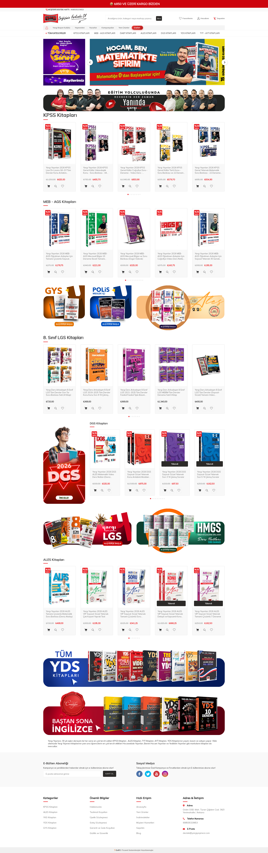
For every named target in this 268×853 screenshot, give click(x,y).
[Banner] (64, 56)
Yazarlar (93, 27)
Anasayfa (141, 806)
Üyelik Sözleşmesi (99, 817)
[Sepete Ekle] (48, 186)
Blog (138, 833)
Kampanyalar (108, 27)
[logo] (64, 18)
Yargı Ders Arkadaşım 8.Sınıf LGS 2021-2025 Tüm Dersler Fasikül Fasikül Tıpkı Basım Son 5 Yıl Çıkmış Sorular (133, 392)
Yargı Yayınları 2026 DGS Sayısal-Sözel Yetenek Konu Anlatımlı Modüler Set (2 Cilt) (139, 474)
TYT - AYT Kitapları (210, 33)
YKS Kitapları (49, 817)
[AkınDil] (134, 713)
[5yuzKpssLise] (180, 307)
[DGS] (64, 465)
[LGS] (87, 531)
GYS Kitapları (49, 828)
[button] (90, 62)
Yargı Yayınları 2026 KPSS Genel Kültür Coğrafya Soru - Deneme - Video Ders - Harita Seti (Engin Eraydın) (133, 170)
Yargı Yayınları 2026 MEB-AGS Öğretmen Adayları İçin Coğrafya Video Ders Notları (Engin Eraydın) (171, 256)
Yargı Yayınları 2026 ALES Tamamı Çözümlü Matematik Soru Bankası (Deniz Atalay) (59, 614)
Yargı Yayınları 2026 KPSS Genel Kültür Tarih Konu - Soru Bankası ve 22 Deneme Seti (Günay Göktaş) (171, 170)
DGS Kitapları (168, 33)
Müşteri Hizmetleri (145, 822)
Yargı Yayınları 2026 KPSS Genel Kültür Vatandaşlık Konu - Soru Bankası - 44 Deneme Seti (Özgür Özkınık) (96, 170)
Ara (159, 18)
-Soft (117, 850)
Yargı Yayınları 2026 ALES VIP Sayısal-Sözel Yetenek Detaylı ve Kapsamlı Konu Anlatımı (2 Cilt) (170, 614)
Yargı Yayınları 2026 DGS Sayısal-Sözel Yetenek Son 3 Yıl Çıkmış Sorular (174, 474)
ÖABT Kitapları (128, 33)
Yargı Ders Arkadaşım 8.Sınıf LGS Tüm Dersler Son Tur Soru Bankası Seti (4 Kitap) (59, 392)
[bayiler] (64, 80)
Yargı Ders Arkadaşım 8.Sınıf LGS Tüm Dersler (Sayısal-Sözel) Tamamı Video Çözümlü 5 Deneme (208, 392)
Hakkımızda (96, 806)
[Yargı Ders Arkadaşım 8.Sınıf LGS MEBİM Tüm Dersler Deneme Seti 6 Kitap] (171, 365)
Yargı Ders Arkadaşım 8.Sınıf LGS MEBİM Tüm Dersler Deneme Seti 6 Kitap (171, 392)
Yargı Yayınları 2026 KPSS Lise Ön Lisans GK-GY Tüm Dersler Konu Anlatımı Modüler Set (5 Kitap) (58, 170)
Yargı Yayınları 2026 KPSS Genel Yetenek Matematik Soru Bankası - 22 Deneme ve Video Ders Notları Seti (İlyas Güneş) (208, 170)
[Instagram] (165, 774)
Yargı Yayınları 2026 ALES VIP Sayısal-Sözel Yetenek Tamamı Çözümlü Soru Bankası (133, 614)
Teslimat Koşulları (98, 812)
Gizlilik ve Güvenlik (99, 833)
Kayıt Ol (109, 773)
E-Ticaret (124, 850)
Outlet (137, 27)
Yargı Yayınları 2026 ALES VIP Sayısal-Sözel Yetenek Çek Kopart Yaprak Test (95, 614)
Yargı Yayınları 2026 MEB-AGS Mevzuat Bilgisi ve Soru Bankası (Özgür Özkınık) (133, 256)
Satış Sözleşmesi (98, 822)
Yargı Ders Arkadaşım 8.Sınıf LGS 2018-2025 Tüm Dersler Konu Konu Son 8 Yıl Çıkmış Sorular (96, 392)
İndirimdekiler (143, 817)
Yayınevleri (80, 27)
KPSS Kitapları (81, 33)
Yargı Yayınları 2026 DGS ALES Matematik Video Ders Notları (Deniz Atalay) (104, 474)
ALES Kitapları (148, 33)
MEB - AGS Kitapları (104, 33)
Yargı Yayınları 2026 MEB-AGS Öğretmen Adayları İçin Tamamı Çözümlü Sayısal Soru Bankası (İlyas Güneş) (59, 256)
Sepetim (140, 828)
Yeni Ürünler (124, 27)
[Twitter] (148, 774)
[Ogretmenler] (180, 531)
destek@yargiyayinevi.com (196, 833)
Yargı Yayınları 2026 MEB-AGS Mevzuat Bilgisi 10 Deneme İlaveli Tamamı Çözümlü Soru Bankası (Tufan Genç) (95, 256)
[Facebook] (139, 774)
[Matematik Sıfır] (157, 62)
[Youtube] (156, 774)
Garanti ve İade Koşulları (102, 828)
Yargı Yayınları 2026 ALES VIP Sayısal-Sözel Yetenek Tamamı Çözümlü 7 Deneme (208, 614)
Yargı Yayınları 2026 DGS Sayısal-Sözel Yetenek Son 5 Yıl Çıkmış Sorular (209, 474)
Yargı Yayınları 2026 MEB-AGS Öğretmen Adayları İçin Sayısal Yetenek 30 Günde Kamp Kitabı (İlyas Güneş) (208, 256)
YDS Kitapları (188, 33)
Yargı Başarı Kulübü (61, 27)
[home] (46, 28)
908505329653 (66, 9)
